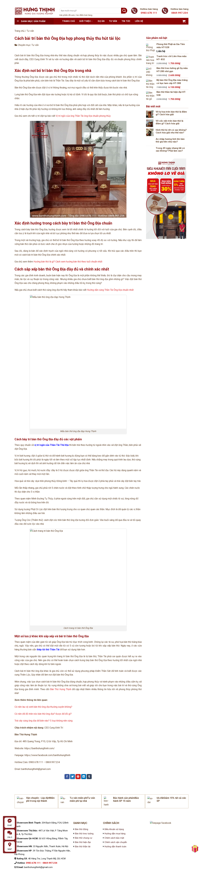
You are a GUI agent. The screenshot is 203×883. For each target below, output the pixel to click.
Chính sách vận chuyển (115, 842)
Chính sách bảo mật (114, 838)
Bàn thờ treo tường (84, 833)
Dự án (101, 21)
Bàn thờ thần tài (82, 846)
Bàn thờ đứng (81, 829)
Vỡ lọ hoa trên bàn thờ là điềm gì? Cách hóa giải (171, 113)
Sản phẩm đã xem (67, 15)
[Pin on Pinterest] (78, 776)
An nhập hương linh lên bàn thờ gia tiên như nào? (170, 140)
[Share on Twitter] (72, 776)
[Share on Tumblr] (89, 776)
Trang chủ (68, 21)
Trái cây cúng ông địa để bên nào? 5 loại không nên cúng (44, 720)
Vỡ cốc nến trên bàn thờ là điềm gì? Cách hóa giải (169, 122)
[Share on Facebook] (67, 776)
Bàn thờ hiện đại (83, 842)
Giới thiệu (85, 21)
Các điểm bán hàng (84, 15)
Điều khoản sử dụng (114, 829)
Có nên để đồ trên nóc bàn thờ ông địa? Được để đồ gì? (43, 713)
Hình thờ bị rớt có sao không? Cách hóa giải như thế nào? (171, 131)
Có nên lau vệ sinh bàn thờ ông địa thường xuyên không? (43, 706)
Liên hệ (139, 21)
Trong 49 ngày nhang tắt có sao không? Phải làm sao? (170, 149)
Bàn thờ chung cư (83, 838)
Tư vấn (113, 21)
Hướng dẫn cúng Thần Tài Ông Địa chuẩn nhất (110, 289)
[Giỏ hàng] (183, 21)
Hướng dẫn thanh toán (115, 846)
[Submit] (124, 11)
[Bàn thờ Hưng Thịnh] (35, 11)
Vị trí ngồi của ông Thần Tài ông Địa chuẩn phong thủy (83, 115)
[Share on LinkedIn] (83, 776)
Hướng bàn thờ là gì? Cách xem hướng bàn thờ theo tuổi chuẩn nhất (68, 261)
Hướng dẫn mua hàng (114, 833)
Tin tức (126, 21)
